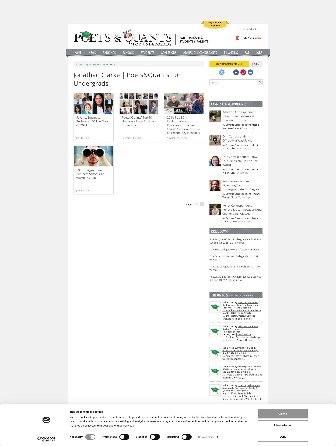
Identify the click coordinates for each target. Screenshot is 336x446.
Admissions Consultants (200, 52)
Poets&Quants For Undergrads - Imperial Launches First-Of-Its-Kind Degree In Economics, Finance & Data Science (241, 306)
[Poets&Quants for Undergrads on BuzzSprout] (229, 72)
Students (147, 52)
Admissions (168, 52)
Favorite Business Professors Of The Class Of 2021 (92, 121)
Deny (283, 436)
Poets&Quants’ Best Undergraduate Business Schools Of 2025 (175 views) (235, 278)
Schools (128, 52)
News (92, 52)
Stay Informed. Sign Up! (229, 64)
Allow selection (283, 425)
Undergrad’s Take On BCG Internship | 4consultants (241, 368)
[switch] (124, 437)
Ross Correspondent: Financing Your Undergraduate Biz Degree (240, 185)
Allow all (283, 413)
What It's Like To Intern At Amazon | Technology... (240, 349)
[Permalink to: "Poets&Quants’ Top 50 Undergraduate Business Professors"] (139, 103)
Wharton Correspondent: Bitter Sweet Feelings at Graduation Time (239, 116)
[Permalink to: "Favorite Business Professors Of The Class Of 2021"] (93, 103)
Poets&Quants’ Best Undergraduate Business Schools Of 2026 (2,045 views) (235, 241)
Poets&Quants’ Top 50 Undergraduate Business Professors (139, 121)
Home (78, 52)
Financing (231, 52)
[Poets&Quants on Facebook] (243, 72)
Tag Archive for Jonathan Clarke (100, 64)
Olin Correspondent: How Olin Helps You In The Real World (240, 161)
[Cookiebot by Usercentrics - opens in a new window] (46, 439)
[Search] (259, 82)
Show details (206, 436)
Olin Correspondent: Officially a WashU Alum (238, 138)
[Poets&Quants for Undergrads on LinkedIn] (250, 72)
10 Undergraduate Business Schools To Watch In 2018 (90, 174)
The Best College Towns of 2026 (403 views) (234, 249)
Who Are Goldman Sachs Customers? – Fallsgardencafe (240, 329)
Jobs (259, 52)
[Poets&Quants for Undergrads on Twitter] (222, 72)
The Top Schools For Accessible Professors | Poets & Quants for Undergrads (241, 388)
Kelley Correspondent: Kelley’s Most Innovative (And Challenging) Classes (242, 209)
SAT (247, 52)
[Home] (141, 37)
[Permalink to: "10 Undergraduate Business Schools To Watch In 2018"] (93, 156)
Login (255, 64)
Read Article (244, 313)
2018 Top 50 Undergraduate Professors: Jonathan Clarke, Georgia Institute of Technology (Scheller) (183, 125)
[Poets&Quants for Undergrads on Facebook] (236, 72)
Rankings (109, 52)
